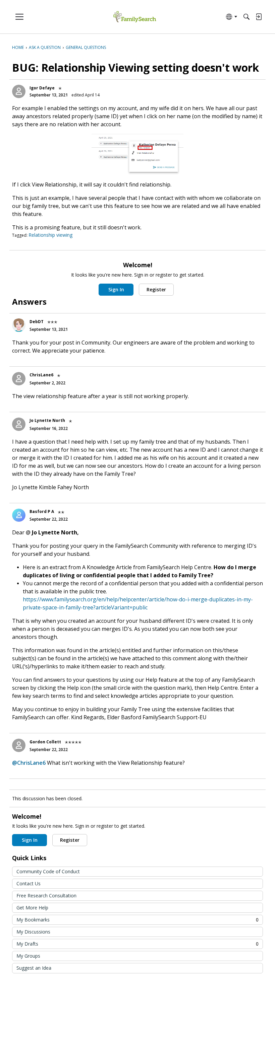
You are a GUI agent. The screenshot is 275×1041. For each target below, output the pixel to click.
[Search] (246, 17)
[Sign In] (259, 17)
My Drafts (137, 944)
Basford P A (42, 511)
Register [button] (156, 289)
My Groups (28, 956)
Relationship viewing (50, 235)
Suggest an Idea (33, 968)
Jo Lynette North (47, 420)
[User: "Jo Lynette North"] (18, 424)
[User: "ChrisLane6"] (18, 378)
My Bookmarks (137, 919)
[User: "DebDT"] (18, 325)
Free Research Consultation (46, 895)
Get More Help (32, 907)
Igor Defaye (42, 88)
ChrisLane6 (41, 375)
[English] (134, 16)
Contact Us (28, 883)
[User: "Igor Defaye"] (18, 91)
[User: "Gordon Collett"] (18, 745)
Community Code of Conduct (48, 871)
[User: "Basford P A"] (18, 515)
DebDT (37, 321)
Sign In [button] (116, 289)
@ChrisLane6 (29, 762)
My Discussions (33, 931)
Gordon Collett (45, 742)
